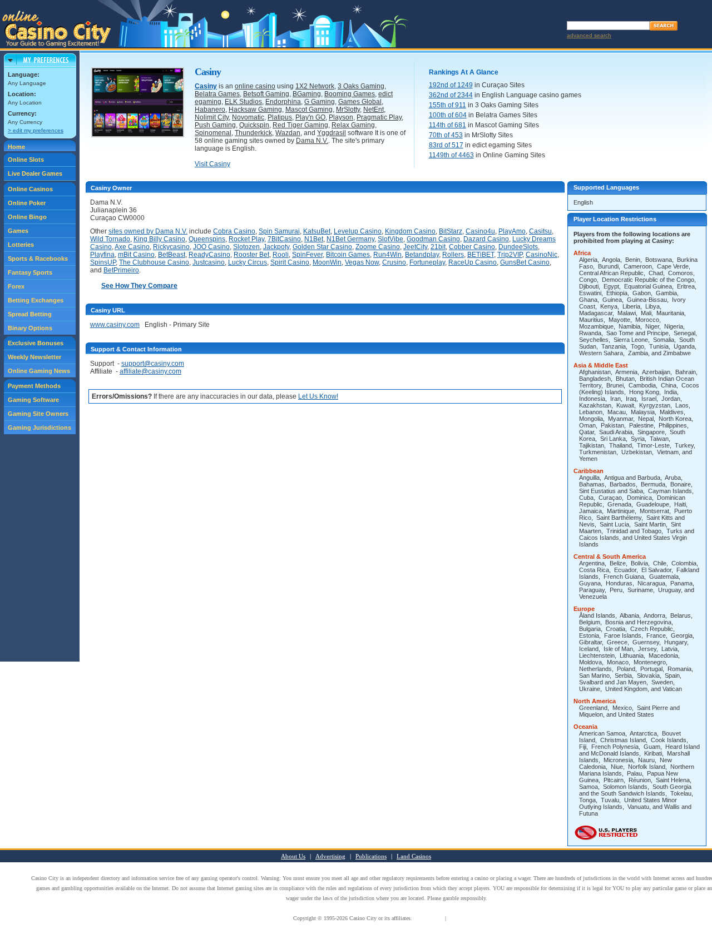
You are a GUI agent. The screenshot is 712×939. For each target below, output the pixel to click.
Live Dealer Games (35, 173)
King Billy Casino (159, 239)
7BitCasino (284, 239)
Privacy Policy (464, 918)
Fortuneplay (427, 262)
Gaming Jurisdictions (39, 427)
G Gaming (319, 102)
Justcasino (208, 262)
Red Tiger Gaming (300, 125)
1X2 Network (314, 86)
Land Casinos (414, 856)
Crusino (394, 262)
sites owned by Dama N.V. (147, 231)
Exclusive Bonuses (35, 343)
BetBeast (171, 255)
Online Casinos (30, 189)
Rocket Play (246, 239)
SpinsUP (103, 262)
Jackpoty (276, 247)
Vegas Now (362, 262)
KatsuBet (316, 231)
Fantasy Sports (30, 272)
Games (18, 230)
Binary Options (30, 328)
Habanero (210, 109)
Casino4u (480, 231)
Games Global (360, 102)
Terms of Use (428, 918)
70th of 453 (446, 135)
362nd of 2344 (451, 95)
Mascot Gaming (309, 109)
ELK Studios (243, 102)
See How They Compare (139, 286)
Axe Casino (132, 247)
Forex (16, 286)
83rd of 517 (446, 145)
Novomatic (248, 117)
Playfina (102, 255)
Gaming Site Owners (38, 413)
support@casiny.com (152, 363)
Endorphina (283, 102)
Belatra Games (217, 94)
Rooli (281, 255)
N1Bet (313, 239)
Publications (371, 856)
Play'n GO (310, 117)
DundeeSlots (518, 247)
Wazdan (287, 133)
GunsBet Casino (525, 262)
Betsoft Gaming (266, 94)
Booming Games (349, 94)
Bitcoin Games (348, 255)
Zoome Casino (377, 247)
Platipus (280, 117)
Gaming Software (33, 399)
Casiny (206, 86)
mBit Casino (136, 255)
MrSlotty (348, 109)
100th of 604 (448, 115)
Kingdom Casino (410, 231)
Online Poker (27, 203)
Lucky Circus (247, 262)
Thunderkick (253, 133)
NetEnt (373, 109)
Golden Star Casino (322, 247)
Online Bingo (27, 216)
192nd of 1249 (451, 85)
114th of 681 (447, 125)
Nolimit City (212, 117)
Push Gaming (215, 125)
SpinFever (307, 255)
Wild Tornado (110, 239)
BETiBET (480, 255)
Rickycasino (171, 247)
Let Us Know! (318, 396)
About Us (293, 856)
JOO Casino (211, 247)
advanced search (589, 35)
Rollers (453, 255)
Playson (341, 117)
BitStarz (450, 231)
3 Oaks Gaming (361, 86)
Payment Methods (34, 385)
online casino (255, 86)
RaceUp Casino (472, 262)
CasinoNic (541, 255)
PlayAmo (512, 231)
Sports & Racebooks (38, 258)
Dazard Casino (486, 239)
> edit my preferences (35, 130)
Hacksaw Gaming (255, 109)
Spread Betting (30, 314)
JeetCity (415, 247)
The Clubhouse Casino (154, 262)
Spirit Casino (289, 262)
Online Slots (26, 159)
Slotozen (246, 247)
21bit (438, 247)
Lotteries (21, 244)
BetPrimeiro (121, 270)
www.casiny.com (115, 325)
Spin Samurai (279, 231)
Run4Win (387, 255)
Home (16, 146)
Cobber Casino (472, 247)
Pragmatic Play (379, 117)
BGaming (307, 94)
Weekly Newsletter (34, 357)
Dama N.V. (312, 141)
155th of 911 (447, 105)
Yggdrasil (331, 133)
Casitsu (540, 231)
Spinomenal (213, 133)
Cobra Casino (234, 231)
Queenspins (207, 239)
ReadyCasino (209, 255)
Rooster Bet (251, 255)
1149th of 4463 (451, 155)
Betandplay (422, 255)
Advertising (330, 856)
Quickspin (254, 125)
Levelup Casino (358, 231)
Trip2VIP (509, 255)
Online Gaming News (39, 370)
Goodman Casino (433, 239)
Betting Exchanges (35, 300)
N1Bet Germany (350, 239)
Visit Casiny (212, 164)
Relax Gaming (353, 125)
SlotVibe (390, 239)
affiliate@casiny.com (150, 371)
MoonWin (327, 262)
